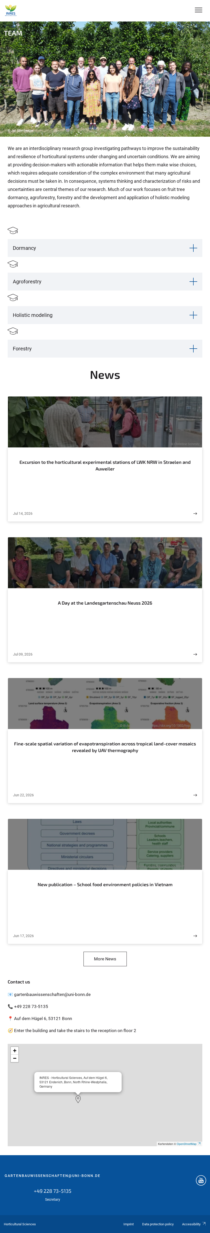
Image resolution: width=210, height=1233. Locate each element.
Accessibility (191, 1224)
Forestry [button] (22, 349)
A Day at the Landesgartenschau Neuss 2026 (105, 603)
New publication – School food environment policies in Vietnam (105, 884)
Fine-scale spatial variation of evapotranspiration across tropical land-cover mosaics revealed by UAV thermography (105, 747)
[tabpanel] (105, 79)
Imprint (128, 1224)
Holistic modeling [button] (32, 315)
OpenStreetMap (186, 1144)
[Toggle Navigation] (198, 10)
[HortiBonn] (11, 11)
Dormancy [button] (24, 248)
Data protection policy (158, 1224)
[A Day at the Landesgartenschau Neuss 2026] (195, 654)
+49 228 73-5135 (52, 1191)
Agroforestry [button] (27, 281)
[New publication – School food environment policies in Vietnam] (195, 936)
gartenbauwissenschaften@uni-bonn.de (52, 1176)
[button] (78, 1099)
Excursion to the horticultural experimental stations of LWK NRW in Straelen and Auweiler (105, 465)
